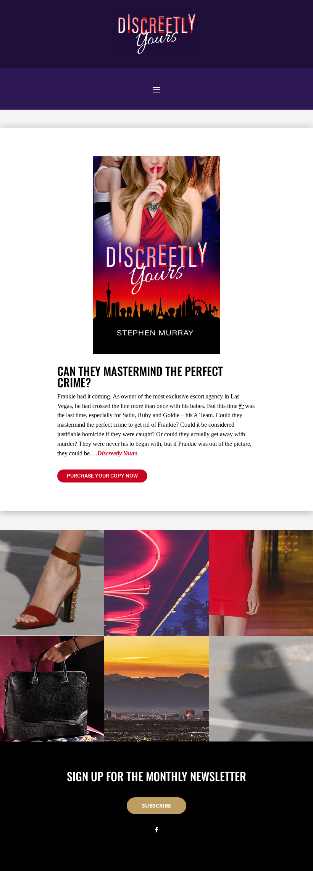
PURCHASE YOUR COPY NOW (102, 476)
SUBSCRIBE (156, 805)
